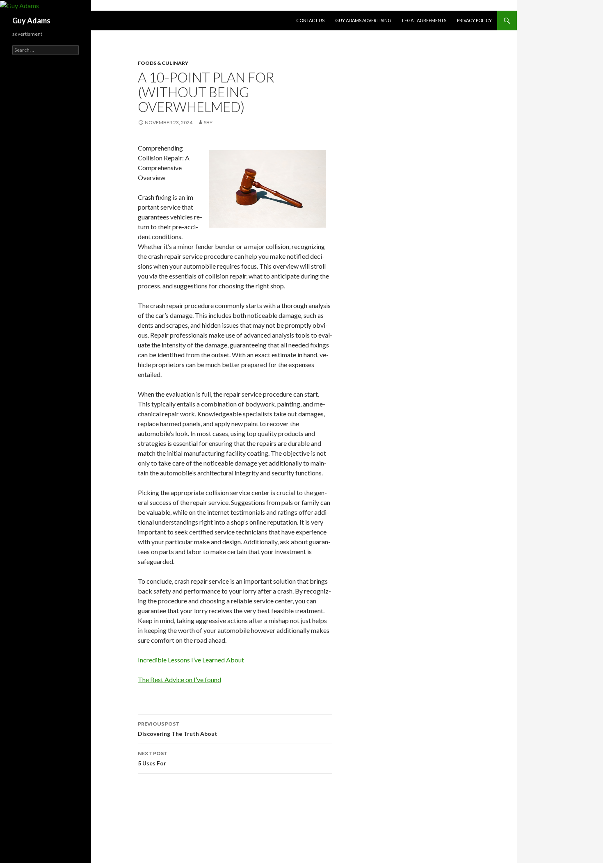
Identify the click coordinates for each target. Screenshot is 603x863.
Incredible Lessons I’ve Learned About (191, 660)
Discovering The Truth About (177, 729)
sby (208, 122)
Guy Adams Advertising (363, 20)
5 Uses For (152, 758)
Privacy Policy (474, 20)
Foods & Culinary (163, 63)
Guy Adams (31, 20)
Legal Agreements (424, 20)
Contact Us (310, 20)
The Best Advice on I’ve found (179, 679)
